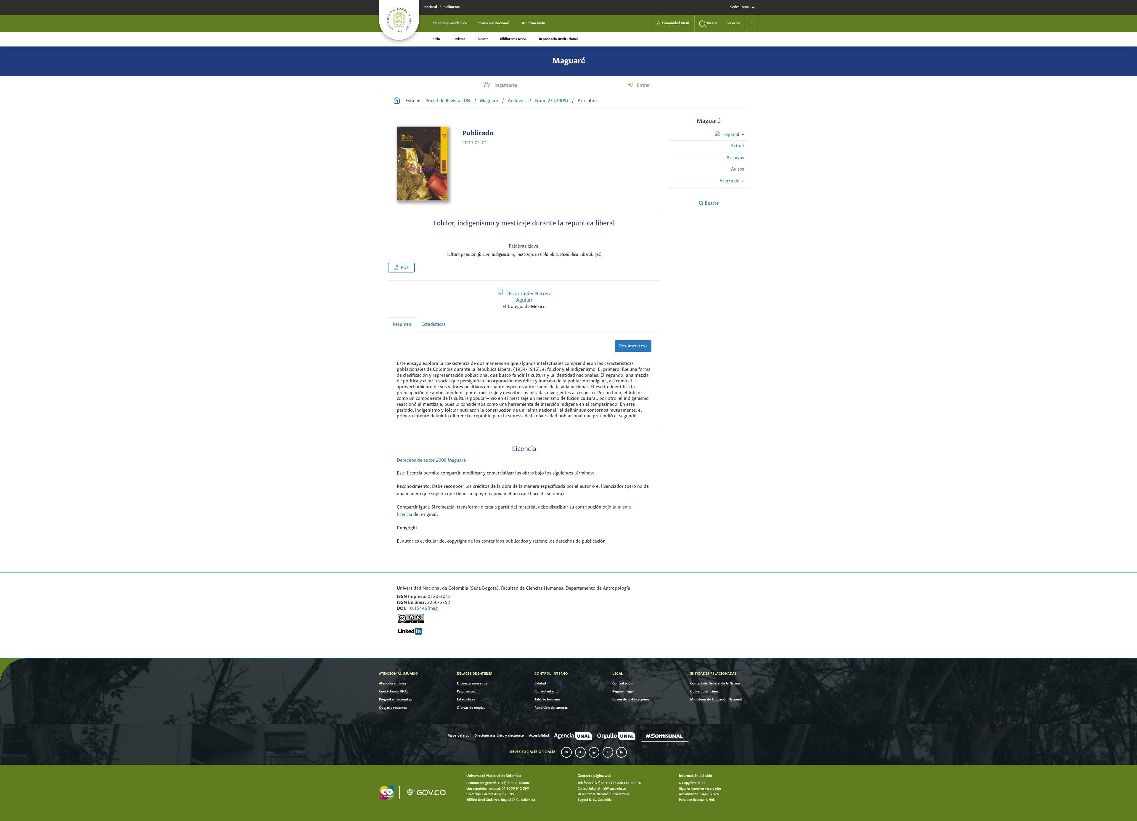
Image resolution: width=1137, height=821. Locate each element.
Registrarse (505, 85)
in (566, 752)
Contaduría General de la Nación (715, 683)
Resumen (402, 324)
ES (751, 23)
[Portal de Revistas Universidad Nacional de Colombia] (396, 101)
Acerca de (730, 181)
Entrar (643, 85)
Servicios (733, 23)
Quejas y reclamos (393, 708)
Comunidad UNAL (673, 23)
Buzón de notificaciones (630, 699)
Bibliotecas (452, 7)
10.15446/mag (422, 608)
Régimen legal (623, 691)
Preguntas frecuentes (395, 699)
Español (731, 134)
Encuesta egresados (472, 683)
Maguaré (568, 61)
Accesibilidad (539, 735)
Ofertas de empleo (471, 708)
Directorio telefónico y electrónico (499, 735)
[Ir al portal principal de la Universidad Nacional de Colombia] (399, 20)
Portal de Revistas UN (447, 100)
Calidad (540, 683)
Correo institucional (493, 23)
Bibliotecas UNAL (513, 39)
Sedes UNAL (740, 7)
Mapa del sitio (458, 735)
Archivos (517, 100)
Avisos (737, 169)
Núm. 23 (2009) (551, 100)
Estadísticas (433, 324)
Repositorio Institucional (558, 39)
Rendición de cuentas (551, 708)
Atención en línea (392, 683)
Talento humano (547, 699)
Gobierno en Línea (704, 691)
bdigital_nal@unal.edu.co (607, 788)
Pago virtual (466, 691)
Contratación (622, 683)
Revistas (458, 39)
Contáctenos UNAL (393, 691)
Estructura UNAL (532, 23)
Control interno (546, 691)
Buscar (483, 39)
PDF (405, 267)
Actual (737, 145)
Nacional (430, 7)
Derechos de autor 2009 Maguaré (431, 460)
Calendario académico (450, 23)
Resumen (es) (633, 346)
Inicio (435, 39)
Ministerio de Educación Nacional (716, 699)
